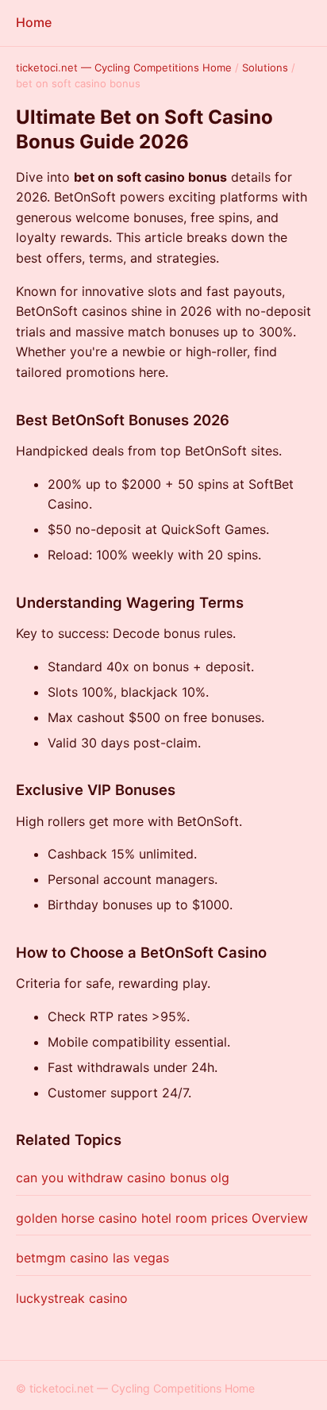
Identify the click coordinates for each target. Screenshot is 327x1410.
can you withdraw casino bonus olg (122, 1177)
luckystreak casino (72, 1298)
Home (34, 22)
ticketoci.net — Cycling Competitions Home (124, 67)
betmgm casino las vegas (92, 1258)
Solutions (265, 67)
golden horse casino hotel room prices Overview (162, 1218)
